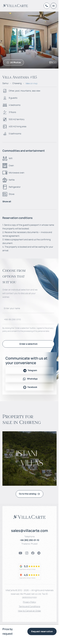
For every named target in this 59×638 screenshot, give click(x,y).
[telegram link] (38, 553)
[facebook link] (32, 553)
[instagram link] (26, 553)
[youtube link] (20, 553)
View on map (32, 83)
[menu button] (54, 6)
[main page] (15, 5)
